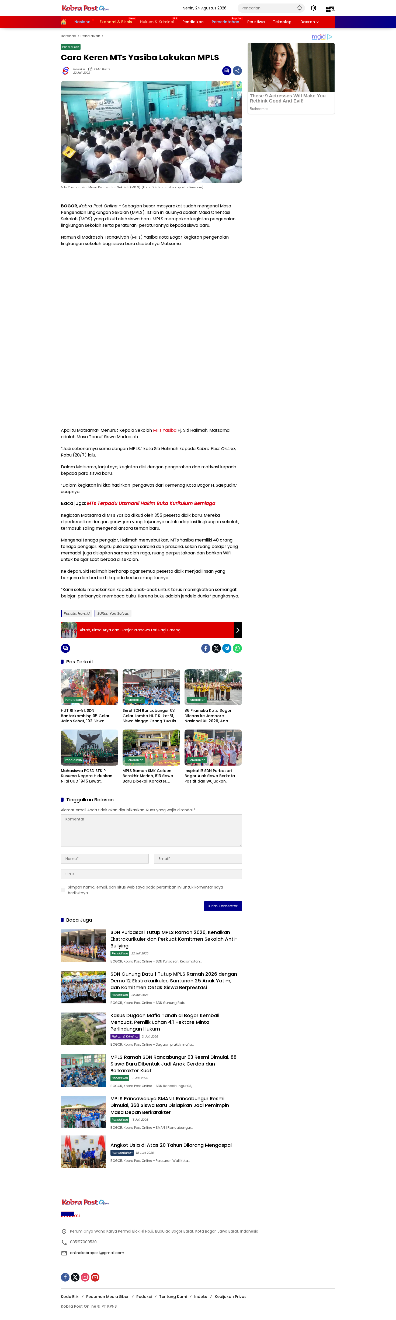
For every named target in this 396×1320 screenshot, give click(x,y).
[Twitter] (216, 648)
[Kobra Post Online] (85, 7)
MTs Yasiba (164, 430)
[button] (299, 7)
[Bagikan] (237, 70)
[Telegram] (226, 648)
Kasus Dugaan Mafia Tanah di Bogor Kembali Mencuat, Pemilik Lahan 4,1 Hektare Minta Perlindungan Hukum (164, 1022)
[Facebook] (205, 648)
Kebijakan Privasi (231, 1296)
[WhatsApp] (237, 648)
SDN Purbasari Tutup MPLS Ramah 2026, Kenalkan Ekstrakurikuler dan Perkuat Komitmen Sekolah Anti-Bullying (174, 939)
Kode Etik (70, 1296)
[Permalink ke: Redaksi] (67, 71)
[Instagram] (85, 1277)
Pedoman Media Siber (107, 1296)
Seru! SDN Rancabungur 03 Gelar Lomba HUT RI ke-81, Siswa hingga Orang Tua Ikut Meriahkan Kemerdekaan (151, 716)
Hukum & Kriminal (125, 1036)
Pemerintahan (122, 1153)
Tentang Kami (173, 1296)
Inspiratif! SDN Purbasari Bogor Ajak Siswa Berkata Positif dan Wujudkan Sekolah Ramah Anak (210, 776)
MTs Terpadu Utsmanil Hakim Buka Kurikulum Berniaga (151, 503)
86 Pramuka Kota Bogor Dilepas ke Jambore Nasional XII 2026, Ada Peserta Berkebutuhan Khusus (208, 716)
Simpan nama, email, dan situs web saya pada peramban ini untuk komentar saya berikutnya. (145, 890)
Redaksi (79, 69)
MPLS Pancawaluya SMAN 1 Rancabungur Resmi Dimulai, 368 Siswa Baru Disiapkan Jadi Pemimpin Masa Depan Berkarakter (169, 1105)
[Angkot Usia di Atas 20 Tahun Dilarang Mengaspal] (83, 1151)
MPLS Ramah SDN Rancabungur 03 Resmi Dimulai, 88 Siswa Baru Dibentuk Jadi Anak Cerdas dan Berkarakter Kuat (173, 1064)
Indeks (200, 1296)
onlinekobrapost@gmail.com (97, 1252)
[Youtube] (95, 1277)
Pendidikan (70, 47)
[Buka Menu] (328, 9)
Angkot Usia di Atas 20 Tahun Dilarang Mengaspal (171, 1145)
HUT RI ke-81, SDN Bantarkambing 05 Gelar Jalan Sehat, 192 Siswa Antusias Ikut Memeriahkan (87, 716)
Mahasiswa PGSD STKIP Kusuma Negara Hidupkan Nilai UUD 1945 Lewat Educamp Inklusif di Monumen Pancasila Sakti (86, 776)
